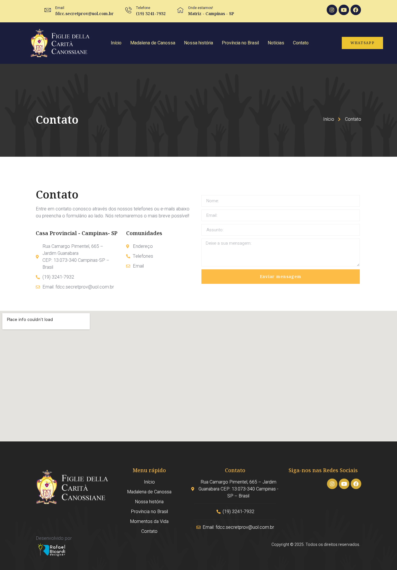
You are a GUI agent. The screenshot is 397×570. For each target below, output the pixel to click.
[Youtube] (344, 10)
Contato (301, 42)
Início (116, 42)
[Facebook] (355, 10)
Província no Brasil (240, 42)
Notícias (276, 42)
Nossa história (198, 42)
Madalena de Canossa (152, 42)
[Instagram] (332, 10)
